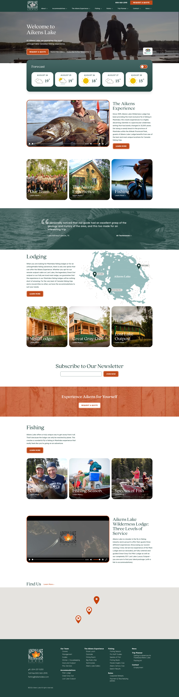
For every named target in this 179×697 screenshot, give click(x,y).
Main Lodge (66, 673)
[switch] (144, 67)
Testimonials (90, 663)
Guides (64, 657)
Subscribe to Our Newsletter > (79, 52)
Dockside (89, 654)
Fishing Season (115, 651)
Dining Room (91, 657)
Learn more (35, 294)
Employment (138, 667)
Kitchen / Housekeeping (71, 660)
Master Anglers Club (117, 663)
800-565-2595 (121, 3)
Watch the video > (57, 52)
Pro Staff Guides (116, 654)
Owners (65, 651)
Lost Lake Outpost (69, 679)
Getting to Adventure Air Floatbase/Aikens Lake (142, 656)
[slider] (58, 144)
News (148, 8)
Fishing (97, 8)
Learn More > (49, 584)
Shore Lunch (90, 651)
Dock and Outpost (69, 663)
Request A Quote (89, 405)
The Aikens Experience (80, 8)
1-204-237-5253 (36, 669)
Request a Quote (141, 3)
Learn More (121, 146)
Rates (109, 8)
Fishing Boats (115, 660)
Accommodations (59, 8)
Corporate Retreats (117, 676)
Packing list (138, 660)
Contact (136, 8)
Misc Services (67, 666)
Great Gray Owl (68, 676)
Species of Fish (115, 657)
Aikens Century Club (117, 666)
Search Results (115, 669)
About (43, 8)
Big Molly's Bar (91, 660)
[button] (96, 600)
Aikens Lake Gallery (93, 666)
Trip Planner (122, 8)
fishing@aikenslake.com (38, 677)
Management (67, 654)
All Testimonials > (123, 236)
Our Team (64, 649)
